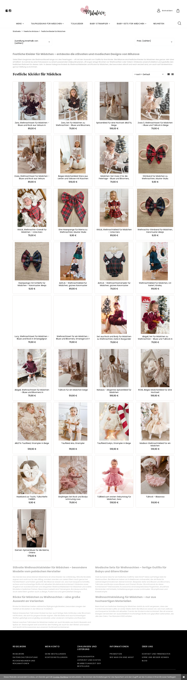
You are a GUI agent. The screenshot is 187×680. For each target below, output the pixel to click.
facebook (7, 11)
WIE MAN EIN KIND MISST (122, 657)
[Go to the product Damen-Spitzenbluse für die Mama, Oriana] (32, 529)
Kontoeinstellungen (56, 657)
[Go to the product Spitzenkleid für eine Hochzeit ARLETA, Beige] (114, 101)
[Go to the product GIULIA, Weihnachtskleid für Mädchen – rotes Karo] (114, 208)
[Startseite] (93, 11)
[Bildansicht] (169, 74)
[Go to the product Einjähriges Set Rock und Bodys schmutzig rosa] (73, 475)
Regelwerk (18, 654)
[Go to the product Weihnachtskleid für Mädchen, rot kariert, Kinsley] (155, 262)
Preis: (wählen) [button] (144, 41)
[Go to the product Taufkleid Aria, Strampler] (73, 422)
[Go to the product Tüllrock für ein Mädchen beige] (73, 369)
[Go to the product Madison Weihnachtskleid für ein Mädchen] (155, 422)
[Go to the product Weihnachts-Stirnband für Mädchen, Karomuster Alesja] (155, 208)
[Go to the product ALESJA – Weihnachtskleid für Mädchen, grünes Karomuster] (73, 262)
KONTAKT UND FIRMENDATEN (156, 654)
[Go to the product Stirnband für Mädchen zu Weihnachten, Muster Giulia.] (155, 155)
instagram (10, 11)
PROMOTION (116, 654)
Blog (144, 660)
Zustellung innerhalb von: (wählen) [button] (26, 42)
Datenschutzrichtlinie (25, 657)
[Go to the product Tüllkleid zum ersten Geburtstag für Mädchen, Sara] (114, 475)
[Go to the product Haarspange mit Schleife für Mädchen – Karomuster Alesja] (32, 262)
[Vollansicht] (172, 74)
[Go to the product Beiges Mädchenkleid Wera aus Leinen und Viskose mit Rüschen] (73, 155)
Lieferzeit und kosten (89, 660)
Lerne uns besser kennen (155, 657)
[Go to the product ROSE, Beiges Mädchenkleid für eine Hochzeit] (155, 369)
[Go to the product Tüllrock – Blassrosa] (155, 475)
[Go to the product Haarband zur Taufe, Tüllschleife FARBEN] (32, 475)
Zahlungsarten (85, 656)
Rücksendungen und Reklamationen (24, 662)
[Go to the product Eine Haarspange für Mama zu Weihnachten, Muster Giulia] (73, 208)
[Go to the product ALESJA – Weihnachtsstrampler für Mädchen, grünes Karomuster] (114, 262)
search (179, 23)
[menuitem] (20, 23)
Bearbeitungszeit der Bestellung (89, 664)
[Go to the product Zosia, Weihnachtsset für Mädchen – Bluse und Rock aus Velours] (32, 155)
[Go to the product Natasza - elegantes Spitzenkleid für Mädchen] (114, 369)
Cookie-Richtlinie (60, 677)
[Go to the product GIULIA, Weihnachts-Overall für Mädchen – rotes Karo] (32, 208)
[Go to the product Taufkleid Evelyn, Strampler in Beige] (114, 422)
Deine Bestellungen (55, 654)
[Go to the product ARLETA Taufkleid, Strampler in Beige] (32, 422)
